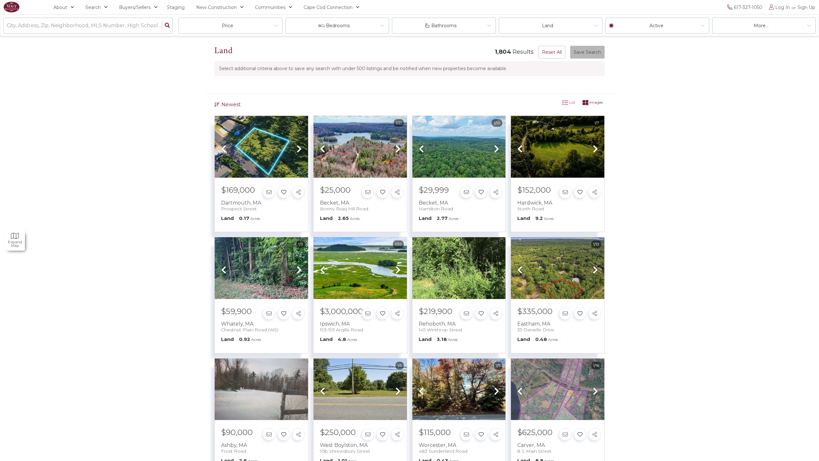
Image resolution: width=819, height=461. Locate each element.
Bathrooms (444, 25)
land (547, 25)
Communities (270, 7)
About (60, 7)
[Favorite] (283, 192)
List (572, 102)
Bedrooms (338, 25)
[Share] (298, 192)
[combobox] (7, 25)
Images (595, 102)
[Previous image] (224, 149)
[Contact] (269, 192)
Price (227, 25)
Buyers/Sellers (135, 7)
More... (761, 25)
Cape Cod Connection (328, 7)
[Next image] (299, 149)
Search (93, 7)
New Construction (216, 7)
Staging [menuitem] (176, 7)
